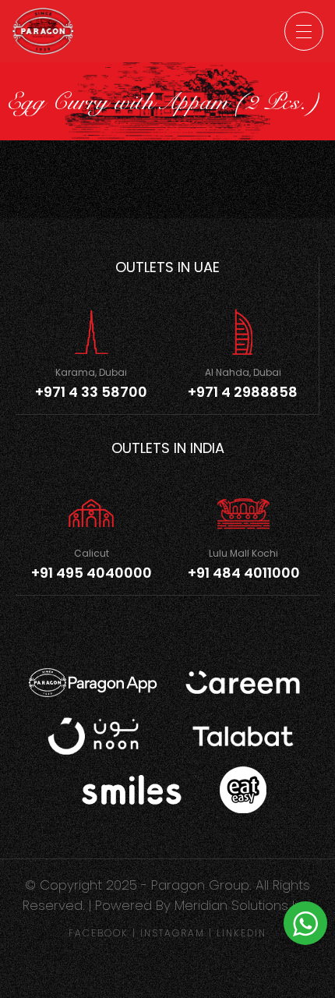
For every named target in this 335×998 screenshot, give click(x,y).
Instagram (172, 933)
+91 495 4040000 (91, 572)
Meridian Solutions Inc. (244, 905)
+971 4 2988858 (243, 392)
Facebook (99, 933)
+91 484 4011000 (244, 572)
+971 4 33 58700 (91, 392)
